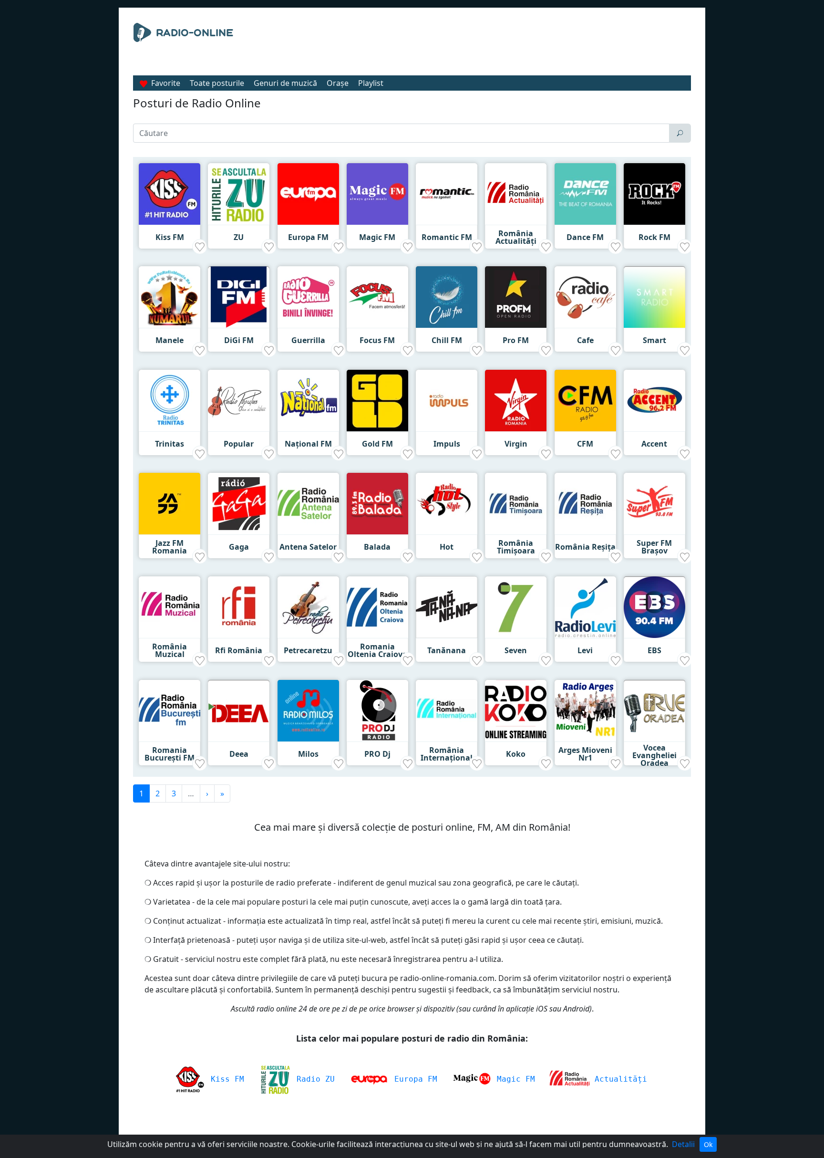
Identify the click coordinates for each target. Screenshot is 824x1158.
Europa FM (413, 1079)
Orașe (338, 83)
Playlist (370, 83)
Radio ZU (313, 1079)
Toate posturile (217, 83)
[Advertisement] (499, 47)
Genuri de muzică (285, 83)
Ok (708, 1144)
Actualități (618, 1079)
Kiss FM (225, 1079)
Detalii (683, 1144)
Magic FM (513, 1079)
